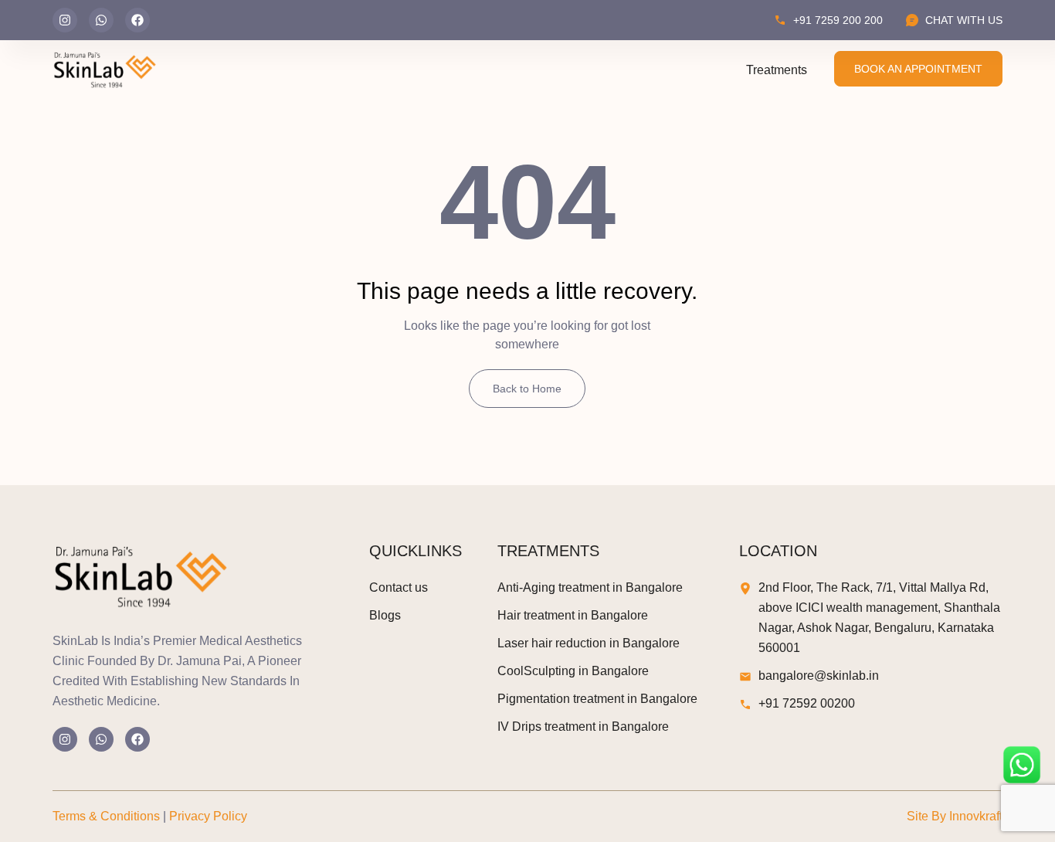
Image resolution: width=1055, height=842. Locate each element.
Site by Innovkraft (954, 816)
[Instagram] (65, 20)
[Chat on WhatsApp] (1021, 764)
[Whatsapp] (101, 20)
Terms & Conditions (106, 816)
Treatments (776, 69)
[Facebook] (137, 20)
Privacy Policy (208, 816)
